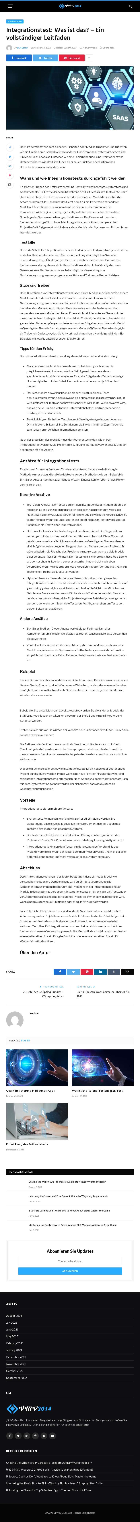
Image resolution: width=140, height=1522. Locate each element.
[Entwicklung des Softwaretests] (37, 1121)
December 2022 (16, 1357)
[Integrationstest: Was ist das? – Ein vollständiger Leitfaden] (70, 98)
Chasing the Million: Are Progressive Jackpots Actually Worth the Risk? (67, 1182)
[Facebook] (9, 147)
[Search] (130, 6)
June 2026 (12, 1329)
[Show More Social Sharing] (89, 58)
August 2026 (14, 1315)
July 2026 (11, 1322)
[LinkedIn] (9, 166)
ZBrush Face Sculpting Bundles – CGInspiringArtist (43, 994)
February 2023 (15, 1343)
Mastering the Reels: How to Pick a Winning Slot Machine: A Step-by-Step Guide (73, 1225)
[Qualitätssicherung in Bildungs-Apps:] (37, 1067)
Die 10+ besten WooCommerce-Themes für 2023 (103, 994)
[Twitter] (9, 156)
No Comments (90, 47)
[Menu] (10, 6)
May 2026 (12, 1336)
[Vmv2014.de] (70, 6)
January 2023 (14, 1350)
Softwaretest (15, 21)
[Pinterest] (9, 175)
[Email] (9, 184)
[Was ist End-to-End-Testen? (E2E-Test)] (103, 1067)
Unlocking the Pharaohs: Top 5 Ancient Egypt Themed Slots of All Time (49, 1490)
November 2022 (16, 1364)
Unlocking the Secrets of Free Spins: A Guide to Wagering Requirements (68, 1196)
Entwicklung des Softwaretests (27, 1145)
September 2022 (16, 1377)
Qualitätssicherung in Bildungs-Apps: (30, 1091)
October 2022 (14, 1370)
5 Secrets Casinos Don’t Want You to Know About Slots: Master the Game (69, 1211)
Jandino (22, 47)
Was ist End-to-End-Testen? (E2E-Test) (98, 1091)
